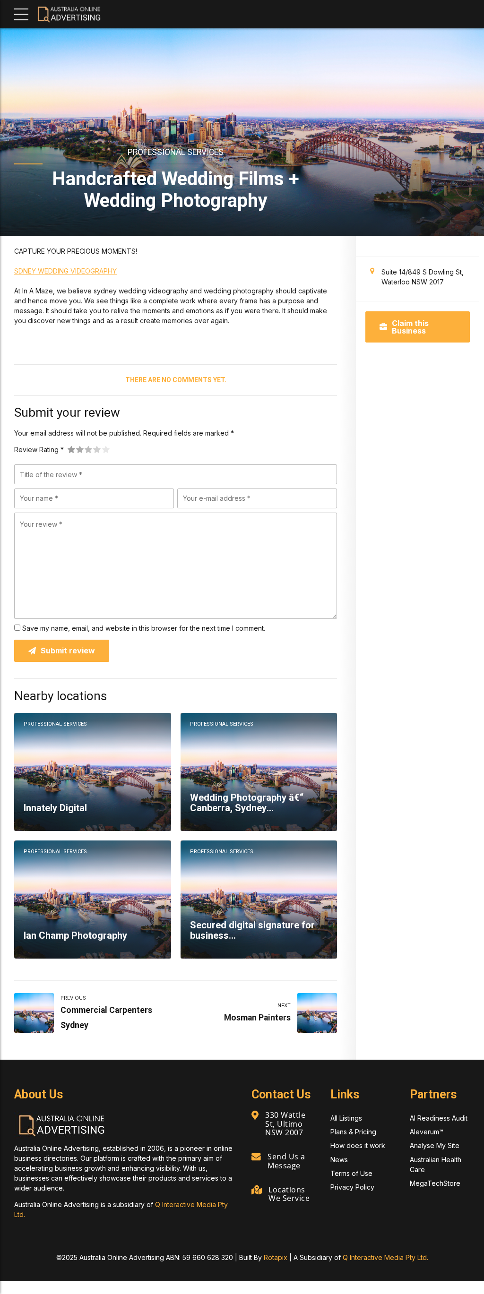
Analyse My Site (434, 1145)
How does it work (357, 1145)
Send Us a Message (286, 1160)
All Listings (346, 1118)
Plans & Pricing (353, 1132)
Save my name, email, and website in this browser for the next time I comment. (143, 628)
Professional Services (176, 152)
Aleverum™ (426, 1132)
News (339, 1160)
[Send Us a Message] (256, 1157)
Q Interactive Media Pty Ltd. (385, 1257)
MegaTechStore (435, 1183)
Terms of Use (351, 1173)
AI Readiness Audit (438, 1118)
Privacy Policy (352, 1187)
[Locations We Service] (256, 1190)
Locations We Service (289, 1193)
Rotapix (275, 1257)
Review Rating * (39, 450)
